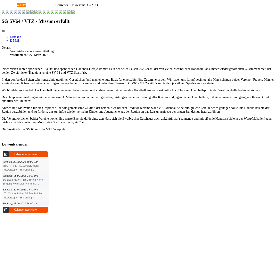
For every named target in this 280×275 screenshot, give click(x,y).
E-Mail (14, 40)
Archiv (21, 5)
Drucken (15, 37)
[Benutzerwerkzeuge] (3, 31)
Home (13, 5)
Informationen (45, 5)
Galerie (30, 5)
